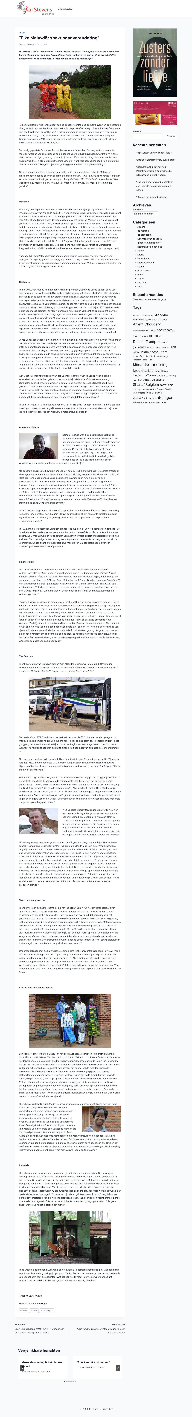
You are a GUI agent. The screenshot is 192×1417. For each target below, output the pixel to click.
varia (139, 286)
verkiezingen (47, 1311)
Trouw (140, 278)
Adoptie (161, 315)
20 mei (23, 1311)
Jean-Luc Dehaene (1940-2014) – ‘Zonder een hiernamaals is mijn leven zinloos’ (39, 1328)
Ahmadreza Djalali (142, 319)
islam (136, 352)
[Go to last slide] (22, 1368)
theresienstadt (149, 389)
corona (155, 335)
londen (137, 375)
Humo (140, 250)
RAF (135, 380)
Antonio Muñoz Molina (144, 330)
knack (22, 33)
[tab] (64, 1381)
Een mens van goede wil (150, 239)
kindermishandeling (142, 359)
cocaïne (144, 336)
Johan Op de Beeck (142, 356)
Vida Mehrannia (154, 392)
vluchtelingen (161, 397)
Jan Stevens (29, 44)
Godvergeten (153, 347)
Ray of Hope (144, 380)
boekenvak (165, 330)
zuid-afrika (138, 402)
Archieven (138, 209)
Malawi (33, 1311)
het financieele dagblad (149, 246)
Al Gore (154, 320)
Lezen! (140, 266)
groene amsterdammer (149, 242)
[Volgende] (118, 1368)
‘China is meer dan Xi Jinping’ (151, 197)
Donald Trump (144, 342)
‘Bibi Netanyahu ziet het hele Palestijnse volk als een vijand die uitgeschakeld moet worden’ (154, 171)
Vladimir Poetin (140, 398)
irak (173, 347)
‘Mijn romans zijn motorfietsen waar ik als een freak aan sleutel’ (101, 1328)
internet (165, 347)
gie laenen (139, 347)
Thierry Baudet (164, 389)
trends (140, 274)
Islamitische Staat (154, 352)
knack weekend (145, 262)
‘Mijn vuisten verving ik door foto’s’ (154, 152)
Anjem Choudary (147, 324)
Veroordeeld (139, 392)
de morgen (143, 230)
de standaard (144, 234)
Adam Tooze (137, 316)
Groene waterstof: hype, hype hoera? (155, 160)
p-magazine (143, 270)
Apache (141, 227)
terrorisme (166, 384)
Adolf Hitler (148, 315)
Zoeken (137, 131)
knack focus (143, 258)
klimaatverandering (150, 364)
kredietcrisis (143, 370)
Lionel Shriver (161, 371)
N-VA (154, 375)
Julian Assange (161, 356)
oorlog (172, 375)
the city (136, 389)
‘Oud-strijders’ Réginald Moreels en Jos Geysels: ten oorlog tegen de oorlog (154, 186)
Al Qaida (162, 319)
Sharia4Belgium (146, 384)
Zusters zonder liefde (155, 402)
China (136, 336)
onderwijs (163, 375)
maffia (147, 375)
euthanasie (163, 342)
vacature (142, 282)
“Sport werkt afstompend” (93, 1362)
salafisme (158, 379)
